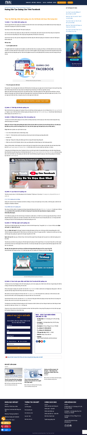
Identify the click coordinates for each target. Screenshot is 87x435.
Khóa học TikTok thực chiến (11, 406)
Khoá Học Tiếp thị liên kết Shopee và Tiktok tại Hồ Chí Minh (74, 26)
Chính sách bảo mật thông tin (51, 406)
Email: (8, 330)
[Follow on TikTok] (39, 341)
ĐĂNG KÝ (70, 2)
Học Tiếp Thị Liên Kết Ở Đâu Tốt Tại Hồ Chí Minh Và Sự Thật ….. (74, 30)
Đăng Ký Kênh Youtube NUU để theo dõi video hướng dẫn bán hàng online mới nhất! (25, 357)
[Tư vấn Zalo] (6, 429)
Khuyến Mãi (49, 2)
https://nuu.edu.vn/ (46, 334)
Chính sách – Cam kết (50, 408)
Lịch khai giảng (28, 406)
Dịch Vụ (44, 2)
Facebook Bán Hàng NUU (10, 7)
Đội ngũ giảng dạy (28, 409)
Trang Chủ (28, 2)
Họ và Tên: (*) (9, 325)
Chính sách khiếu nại (49, 411)
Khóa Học (39, 2)
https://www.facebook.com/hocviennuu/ (47, 338)
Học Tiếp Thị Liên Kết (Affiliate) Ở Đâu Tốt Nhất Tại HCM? (73, 13)
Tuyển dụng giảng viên (50, 419)
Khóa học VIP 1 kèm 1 (10, 420)
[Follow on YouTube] (42, 341)
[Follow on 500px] (44, 341)
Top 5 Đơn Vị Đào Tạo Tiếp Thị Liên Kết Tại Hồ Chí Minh (73, 21)
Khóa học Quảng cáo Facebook (12, 417)
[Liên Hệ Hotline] (6, 426)
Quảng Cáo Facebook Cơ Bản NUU (23, 7)
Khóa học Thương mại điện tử (11, 414)
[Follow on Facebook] (37, 341)
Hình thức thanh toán (49, 416)
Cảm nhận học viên (29, 413)
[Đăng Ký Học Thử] (6, 422)
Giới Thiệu (34, 2)
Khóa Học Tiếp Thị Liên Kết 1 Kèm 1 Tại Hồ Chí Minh (74, 17)
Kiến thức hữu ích (28, 419)
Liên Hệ (54, 2)
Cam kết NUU (28, 416)
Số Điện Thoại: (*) (10, 336)
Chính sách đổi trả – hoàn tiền (51, 413)
